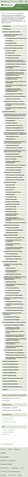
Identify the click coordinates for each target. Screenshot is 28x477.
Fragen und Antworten (8, 432)
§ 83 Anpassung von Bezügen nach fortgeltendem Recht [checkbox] (14, 347)
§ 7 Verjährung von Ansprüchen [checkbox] (13, 55)
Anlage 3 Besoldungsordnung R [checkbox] (10, 367)
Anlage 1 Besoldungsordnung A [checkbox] (10, 361)
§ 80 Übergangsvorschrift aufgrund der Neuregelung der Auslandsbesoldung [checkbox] (15, 336)
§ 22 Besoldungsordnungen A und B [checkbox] (14, 118)
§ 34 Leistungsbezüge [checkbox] (11, 158)
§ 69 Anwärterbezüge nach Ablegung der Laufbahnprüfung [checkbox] (15, 285)
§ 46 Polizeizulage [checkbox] (10, 194)
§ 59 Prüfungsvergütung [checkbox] (12, 232)
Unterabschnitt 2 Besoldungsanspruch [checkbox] (14, 48)
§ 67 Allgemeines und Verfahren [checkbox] (13, 274)
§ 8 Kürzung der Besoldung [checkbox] (12, 57)
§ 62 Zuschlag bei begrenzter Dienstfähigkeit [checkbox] (13, 244)
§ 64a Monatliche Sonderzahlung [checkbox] (14, 258)
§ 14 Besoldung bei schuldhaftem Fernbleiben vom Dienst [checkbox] (14, 78)
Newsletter (4, 475)
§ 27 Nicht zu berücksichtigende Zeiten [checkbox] (15, 130)
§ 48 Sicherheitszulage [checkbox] (11, 199)
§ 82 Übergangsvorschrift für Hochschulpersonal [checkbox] (13, 343)
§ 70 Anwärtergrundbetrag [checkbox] (12, 288)
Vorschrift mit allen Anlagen (9, 422)
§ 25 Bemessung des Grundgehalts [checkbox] (14, 125)
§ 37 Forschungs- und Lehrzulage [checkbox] (14, 167)
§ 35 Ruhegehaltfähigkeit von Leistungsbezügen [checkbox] (13, 162)
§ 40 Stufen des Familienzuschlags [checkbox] (14, 177)
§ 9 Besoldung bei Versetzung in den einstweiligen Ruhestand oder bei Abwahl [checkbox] (16, 61)
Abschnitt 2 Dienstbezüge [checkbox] (9, 111)
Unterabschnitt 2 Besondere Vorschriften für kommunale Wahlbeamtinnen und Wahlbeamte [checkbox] (15, 133)
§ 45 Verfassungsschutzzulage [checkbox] (13, 192)
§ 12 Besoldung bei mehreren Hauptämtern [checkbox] (16, 70)
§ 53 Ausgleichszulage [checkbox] (11, 211)
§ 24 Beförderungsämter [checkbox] (12, 123)
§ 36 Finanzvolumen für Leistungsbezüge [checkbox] (16, 165)
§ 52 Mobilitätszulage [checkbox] (11, 209)
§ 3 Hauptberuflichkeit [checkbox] (11, 43)
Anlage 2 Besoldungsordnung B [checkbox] (10, 364)
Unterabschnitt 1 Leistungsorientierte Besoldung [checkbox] (13, 265)
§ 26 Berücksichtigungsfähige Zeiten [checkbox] (14, 127)
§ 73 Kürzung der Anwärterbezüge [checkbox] (14, 295)
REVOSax (19, 8)
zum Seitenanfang (7, 444)
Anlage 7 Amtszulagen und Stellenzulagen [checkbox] (13, 378)
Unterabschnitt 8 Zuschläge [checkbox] (11, 235)
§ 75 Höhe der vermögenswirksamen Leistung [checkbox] (14, 304)
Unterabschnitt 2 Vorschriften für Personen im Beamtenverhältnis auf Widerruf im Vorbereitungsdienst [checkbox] (15, 278)
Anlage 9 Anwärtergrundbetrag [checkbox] (10, 383)
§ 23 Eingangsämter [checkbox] (10, 120)
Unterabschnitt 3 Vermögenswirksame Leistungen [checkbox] (14, 298)
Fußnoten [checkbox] (5, 389)
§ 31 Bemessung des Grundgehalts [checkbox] (14, 147)
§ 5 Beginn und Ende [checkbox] (11, 50)
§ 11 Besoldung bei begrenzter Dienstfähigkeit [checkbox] (13, 67)
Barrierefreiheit (6, 434)
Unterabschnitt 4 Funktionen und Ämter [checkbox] (14, 101)
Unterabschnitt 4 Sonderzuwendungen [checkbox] (14, 307)
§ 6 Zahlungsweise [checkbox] (10, 53)
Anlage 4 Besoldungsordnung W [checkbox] (10, 369)
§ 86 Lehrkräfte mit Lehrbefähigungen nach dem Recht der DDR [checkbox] (16, 358)
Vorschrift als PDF (7, 420)
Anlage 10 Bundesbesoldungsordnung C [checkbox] (12, 386)
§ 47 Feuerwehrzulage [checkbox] (11, 196)
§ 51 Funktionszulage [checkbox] (11, 206)
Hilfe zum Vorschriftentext (9, 430)
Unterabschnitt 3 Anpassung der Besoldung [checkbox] (15, 96)
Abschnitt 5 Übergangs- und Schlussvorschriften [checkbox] (14, 322)
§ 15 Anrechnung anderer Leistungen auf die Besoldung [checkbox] (15, 82)
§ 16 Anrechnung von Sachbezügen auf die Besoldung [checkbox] (16, 86)
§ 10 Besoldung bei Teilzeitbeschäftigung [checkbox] (15, 64)
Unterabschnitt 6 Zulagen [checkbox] (11, 182)
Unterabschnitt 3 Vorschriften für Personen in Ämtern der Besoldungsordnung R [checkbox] (15, 142)
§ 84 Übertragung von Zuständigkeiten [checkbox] (15, 352)
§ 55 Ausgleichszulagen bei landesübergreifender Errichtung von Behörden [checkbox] (15, 219)
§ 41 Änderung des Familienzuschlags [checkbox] (15, 179)
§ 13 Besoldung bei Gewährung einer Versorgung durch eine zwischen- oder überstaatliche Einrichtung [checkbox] (15, 74)
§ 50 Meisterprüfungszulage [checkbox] (12, 204)
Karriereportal (12, 475)
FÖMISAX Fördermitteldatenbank (10, 471)
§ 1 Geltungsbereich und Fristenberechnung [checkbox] (16, 38)
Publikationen (15, 468)
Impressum (17, 449)
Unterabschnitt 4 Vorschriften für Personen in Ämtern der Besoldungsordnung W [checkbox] (15, 151)
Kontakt (10, 449)
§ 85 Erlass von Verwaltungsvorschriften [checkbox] (15, 355)
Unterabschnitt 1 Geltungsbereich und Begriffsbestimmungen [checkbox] (14, 35)
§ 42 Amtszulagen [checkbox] (10, 184)
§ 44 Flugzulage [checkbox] (9, 189)
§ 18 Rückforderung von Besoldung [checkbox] (14, 93)
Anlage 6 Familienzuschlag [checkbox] (9, 375)
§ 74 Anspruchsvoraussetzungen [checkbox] (14, 301)
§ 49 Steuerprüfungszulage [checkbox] (12, 201)
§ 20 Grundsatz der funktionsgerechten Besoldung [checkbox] (15, 104)
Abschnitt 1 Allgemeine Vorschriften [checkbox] (11, 31)
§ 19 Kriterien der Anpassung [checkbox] (13, 98)
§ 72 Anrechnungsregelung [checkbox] (12, 292)
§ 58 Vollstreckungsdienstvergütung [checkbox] (14, 230)
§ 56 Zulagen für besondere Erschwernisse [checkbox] (16, 222)
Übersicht (3, 449)
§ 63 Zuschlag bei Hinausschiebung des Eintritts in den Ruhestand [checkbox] (14, 248)
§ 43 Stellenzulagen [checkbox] (10, 187)
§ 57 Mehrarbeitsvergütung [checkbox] (12, 227)
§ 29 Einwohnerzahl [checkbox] (10, 139)
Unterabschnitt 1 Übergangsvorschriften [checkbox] (14, 325)
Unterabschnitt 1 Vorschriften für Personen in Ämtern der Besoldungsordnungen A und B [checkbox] (15, 115)
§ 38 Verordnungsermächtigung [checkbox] (13, 170)
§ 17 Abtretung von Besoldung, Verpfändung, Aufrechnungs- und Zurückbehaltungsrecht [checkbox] (14, 90)
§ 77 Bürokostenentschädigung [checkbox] (12, 319)
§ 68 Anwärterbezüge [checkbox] (11, 281)
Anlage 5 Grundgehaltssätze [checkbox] (9, 372)
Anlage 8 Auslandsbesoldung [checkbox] (10, 381)
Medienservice (5, 468)
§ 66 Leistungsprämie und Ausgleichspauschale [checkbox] (12, 271)
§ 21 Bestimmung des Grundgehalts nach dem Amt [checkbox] (16, 108)
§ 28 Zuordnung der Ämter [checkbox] (12, 136)
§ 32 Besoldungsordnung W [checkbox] (12, 154)
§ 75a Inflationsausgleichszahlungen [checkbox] (14, 310)
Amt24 (22, 468)
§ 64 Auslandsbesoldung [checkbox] (12, 253)
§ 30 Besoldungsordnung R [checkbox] (12, 145)
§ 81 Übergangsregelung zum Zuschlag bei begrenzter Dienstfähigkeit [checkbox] (16, 339)
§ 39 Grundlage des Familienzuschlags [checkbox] (15, 175)
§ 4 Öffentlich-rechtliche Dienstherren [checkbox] (15, 45)
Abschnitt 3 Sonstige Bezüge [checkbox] (10, 261)
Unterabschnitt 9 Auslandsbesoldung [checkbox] (13, 251)
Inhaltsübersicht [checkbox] (7, 29)
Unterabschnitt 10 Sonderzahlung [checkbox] (13, 256)
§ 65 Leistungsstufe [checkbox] (10, 268)
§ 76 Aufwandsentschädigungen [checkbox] (12, 317)
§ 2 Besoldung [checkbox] (9, 40)
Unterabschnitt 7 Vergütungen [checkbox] (12, 225)
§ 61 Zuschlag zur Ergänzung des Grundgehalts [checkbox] (14, 240)
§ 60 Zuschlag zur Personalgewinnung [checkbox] (15, 237)
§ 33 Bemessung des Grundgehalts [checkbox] (14, 156)
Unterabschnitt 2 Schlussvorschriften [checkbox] (13, 350)
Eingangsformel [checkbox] (7, 26)
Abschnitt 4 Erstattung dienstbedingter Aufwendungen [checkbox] (12, 313)
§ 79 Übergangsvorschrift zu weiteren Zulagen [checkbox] (15, 332)
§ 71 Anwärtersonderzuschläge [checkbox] (13, 290)
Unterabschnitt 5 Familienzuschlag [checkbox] (13, 172)
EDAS (19, 475)
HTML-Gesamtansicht (8, 418)
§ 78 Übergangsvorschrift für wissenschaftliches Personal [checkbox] (13, 328)
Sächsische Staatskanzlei (8, 460)
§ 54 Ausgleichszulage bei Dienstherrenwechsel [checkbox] (12, 214)
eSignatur (3, 452)
